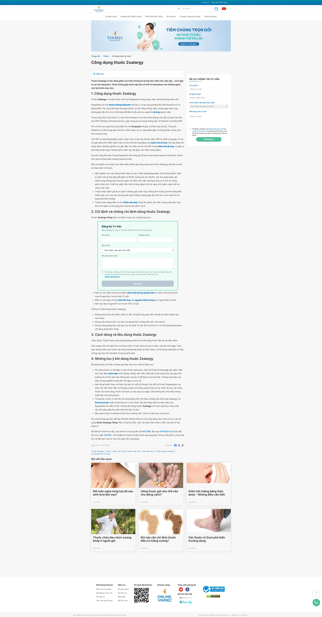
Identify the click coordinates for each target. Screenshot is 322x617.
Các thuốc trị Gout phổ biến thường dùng (206, 539)
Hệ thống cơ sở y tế (104, 593)
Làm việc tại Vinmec (104, 601)
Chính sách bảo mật (112, 277)
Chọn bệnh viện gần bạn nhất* (202, 103)
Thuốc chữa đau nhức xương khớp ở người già (112, 539)
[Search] (179, 9)
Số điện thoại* (195, 94)
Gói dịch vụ (122, 593)
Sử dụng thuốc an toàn (121, 56)
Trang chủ (95, 56)
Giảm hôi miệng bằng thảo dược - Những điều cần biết (206, 493)
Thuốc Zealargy (97, 451)
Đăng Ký (138, 283)
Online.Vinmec (210, 16)
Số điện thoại (144, 235)
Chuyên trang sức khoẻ (190, 16)
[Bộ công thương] (213, 589)
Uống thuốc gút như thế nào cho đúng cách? (159, 493)
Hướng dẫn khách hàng (131, 16)
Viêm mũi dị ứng (119, 451)
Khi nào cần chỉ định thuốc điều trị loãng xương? (158, 539)
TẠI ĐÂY (108, 435)
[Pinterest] (183, 445)
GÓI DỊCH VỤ (166, 431)
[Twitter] (179, 445)
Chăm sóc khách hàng (219, 2)
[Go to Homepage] (99, 9)
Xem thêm (96, 502)
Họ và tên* (193, 85)
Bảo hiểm (122, 597)
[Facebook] (175, 445)
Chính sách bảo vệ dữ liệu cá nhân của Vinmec (213, 615)
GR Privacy (234, 615)
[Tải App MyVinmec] (141, 595)
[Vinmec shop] (165, 595)
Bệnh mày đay (134, 451)
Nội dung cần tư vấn (109, 256)
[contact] (316, 602)
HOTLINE (146, 431)
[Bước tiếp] (186, 602)
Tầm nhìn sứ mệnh (103, 589)
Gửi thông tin (209, 139)
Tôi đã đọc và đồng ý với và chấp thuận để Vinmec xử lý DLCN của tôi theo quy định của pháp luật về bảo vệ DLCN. (209, 132)
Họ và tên (106, 235)
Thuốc (106, 56)
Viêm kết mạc (147, 451)
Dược (108, 451)
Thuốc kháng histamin (165, 451)
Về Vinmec (171, 16)
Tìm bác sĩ (205, 2)
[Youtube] (181, 589)
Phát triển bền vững (154, 16)
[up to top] (316, 593)
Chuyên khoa (111, 16)
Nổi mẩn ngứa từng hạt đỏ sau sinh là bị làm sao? (113, 493)
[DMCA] (213, 596)
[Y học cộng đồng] (186, 597)
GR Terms (244, 615)
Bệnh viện (106, 245)
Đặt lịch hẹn (123, 601)
